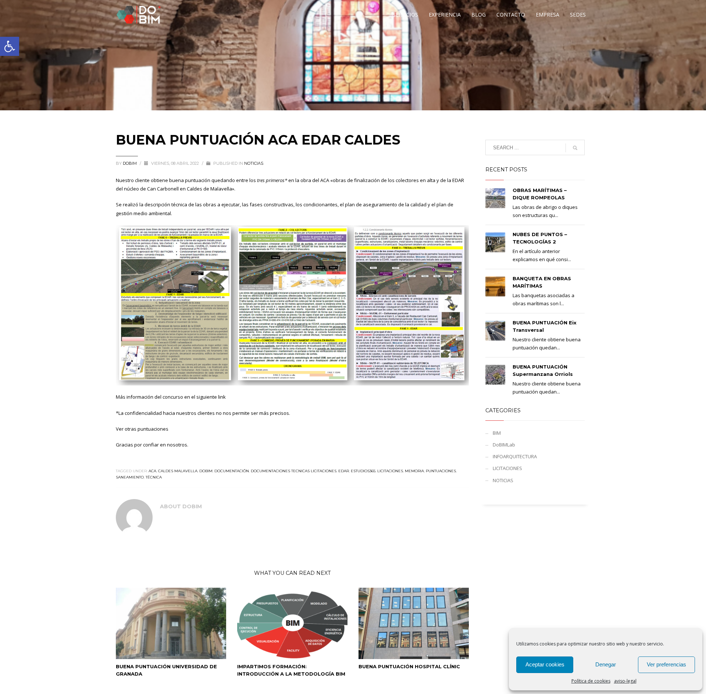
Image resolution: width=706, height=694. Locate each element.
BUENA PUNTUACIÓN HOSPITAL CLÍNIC (409, 666)
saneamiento (130, 477)
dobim (206, 471)
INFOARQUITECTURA (515, 456)
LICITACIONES (507, 468)
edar (343, 471)
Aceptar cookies (544, 664)
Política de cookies (590, 681)
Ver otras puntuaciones (142, 429)
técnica (154, 477)
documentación (231, 471)
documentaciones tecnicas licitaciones (293, 471)
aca (152, 471)
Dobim (130, 163)
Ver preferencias (666, 664)
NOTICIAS (253, 163)
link (222, 397)
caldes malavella (177, 471)
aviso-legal (625, 681)
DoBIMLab (504, 444)
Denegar (605, 664)
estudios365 (363, 471)
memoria (414, 471)
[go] (575, 148)
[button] (9, 46)
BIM (497, 433)
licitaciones (390, 471)
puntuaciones (441, 471)
